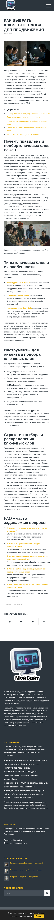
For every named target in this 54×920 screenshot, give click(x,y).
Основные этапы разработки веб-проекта (26, 870)
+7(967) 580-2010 (20, 843)
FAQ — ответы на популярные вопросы (23, 134)
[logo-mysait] (22, 5)
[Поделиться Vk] (21, 621)
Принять (39, 916)
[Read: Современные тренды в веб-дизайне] (6, 878)
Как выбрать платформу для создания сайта (27, 863)
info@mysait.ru (16, 840)
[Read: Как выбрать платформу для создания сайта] (6, 864)
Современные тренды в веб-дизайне (24, 877)
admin (19, 605)
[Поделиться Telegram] (32, 621)
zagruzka (8, 33)
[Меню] (46, 5)
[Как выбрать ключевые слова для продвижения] (27, 53)
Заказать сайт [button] (10, 797)
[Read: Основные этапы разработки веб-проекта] (6, 871)
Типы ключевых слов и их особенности (23, 117)
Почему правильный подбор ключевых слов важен (28, 113)
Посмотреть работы (24, 797)
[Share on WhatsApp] (10, 621)
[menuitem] (46, 5)
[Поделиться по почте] (44, 621)
